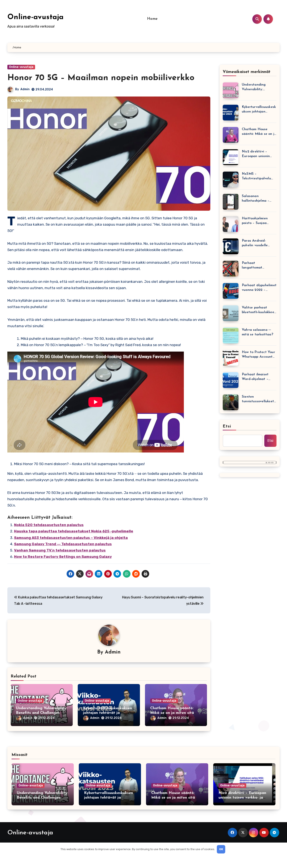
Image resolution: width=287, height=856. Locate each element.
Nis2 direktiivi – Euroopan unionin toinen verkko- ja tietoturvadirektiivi (257, 154)
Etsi (227, 426)
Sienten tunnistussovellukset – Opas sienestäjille (258, 399)
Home (152, 19)
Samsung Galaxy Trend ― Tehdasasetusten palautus (63, 544)
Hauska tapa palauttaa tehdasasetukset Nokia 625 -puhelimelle (73, 531)
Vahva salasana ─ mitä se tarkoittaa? (257, 332)
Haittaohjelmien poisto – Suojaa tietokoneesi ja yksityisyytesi (255, 221)
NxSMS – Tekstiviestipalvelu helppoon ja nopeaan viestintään (258, 176)
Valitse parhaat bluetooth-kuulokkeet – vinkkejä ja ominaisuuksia (259, 310)
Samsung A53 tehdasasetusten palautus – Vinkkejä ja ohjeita (71, 538)
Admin (25, 89)
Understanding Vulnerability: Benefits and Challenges (254, 87)
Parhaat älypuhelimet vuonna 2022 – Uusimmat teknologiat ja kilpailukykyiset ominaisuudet (259, 288)
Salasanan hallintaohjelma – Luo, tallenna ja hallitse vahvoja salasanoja (255, 198)
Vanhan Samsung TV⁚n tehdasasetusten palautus (60, 550)
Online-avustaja (35, 17)
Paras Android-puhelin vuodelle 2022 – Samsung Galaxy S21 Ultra (255, 243)
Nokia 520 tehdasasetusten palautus (49, 525)
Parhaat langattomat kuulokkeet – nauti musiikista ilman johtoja (257, 265)
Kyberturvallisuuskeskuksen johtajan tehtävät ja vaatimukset (107, 712)
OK (221, 849)
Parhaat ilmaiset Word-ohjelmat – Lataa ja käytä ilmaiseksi (255, 377)
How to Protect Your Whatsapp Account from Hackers (258, 355)
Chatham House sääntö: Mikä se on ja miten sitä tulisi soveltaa (172, 712)
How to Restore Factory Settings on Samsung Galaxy (63, 556)
